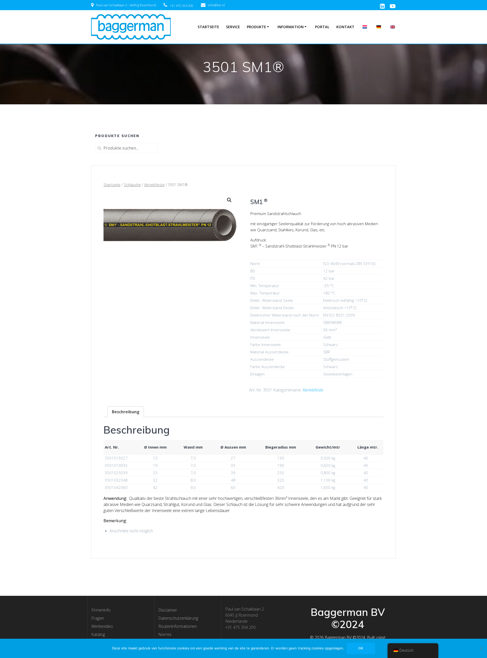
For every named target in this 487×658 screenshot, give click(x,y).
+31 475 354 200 (181, 6)
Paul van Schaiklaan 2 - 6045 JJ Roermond (126, 5)
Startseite (208, 26)
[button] (229, 200)
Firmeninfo (101, 610)
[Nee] (480, 648)
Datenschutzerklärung (178, 618)
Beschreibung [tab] (126, 412)
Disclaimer (167, 610)
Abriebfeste (154, 184)
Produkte (256, 26)
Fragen (97, 618)
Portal (322, 26)
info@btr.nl (216, 5)
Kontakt (345, 26)
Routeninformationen (177, 626)
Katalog (98, 634)
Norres (164, 634)
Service (233, 26)
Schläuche (132, 184)
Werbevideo (102, 626)
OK (360, 648)
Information (290, 26)
